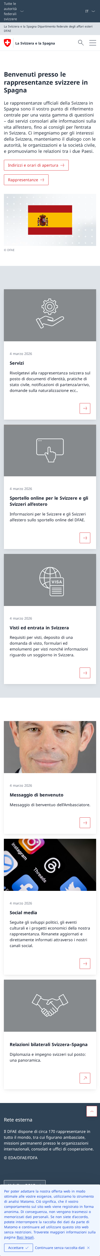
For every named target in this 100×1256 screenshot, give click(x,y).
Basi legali (25, 1237)
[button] (91, 1111)
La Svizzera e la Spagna (35, 43)
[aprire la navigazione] (92, 43)
